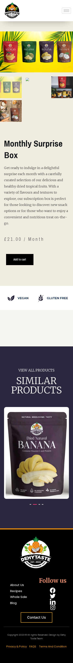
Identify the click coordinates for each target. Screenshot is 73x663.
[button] (30, 504)
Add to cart (19, 259)
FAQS (32, 646)
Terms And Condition (53, 646)
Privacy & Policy (16, 646)
